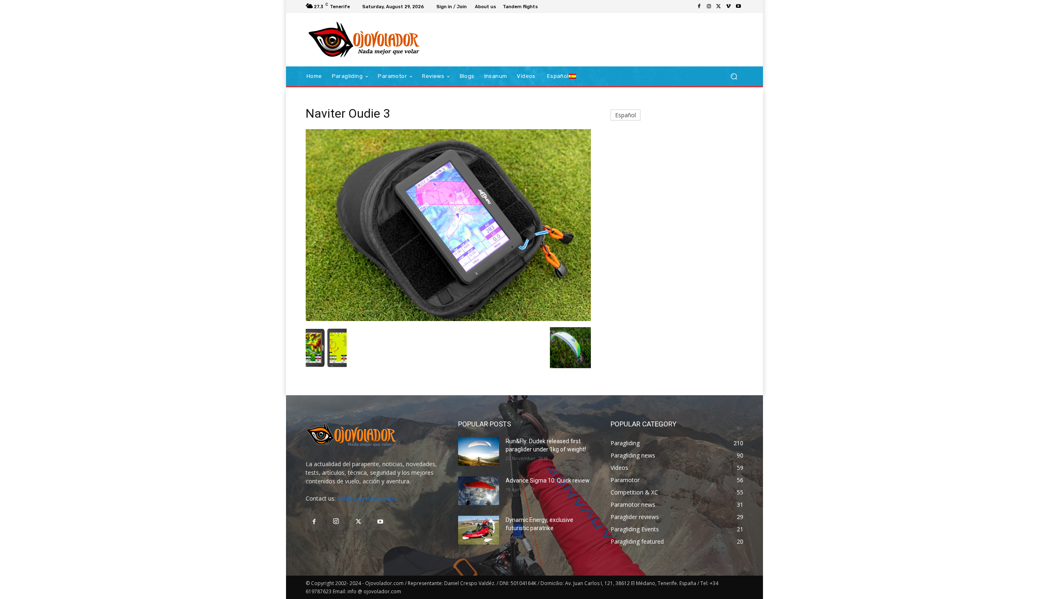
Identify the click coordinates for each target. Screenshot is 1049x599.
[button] (733, 76)
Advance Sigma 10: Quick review (548, 480)
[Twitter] (719, 6)
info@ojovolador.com (366, 498)
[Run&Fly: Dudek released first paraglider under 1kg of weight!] (478, 451)
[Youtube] (738, 6)
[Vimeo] (728, 6)
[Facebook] (699, 6)
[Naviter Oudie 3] (448, 318)
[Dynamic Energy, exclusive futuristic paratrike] (478, 530)
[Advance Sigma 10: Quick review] (478, 490)
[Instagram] (709, 6)
